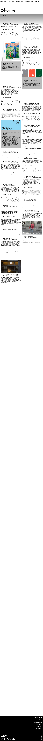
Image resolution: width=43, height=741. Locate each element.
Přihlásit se (38, 717)
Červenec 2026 (29, 1)
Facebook (39, 728)
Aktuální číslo (38, 722)
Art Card (39, 726)
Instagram (39, 731)
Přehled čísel (38, 720)
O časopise (39, 724)
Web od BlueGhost (41, 737)
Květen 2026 (11, 1)
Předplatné (38, 733)
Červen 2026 (19, 1)
